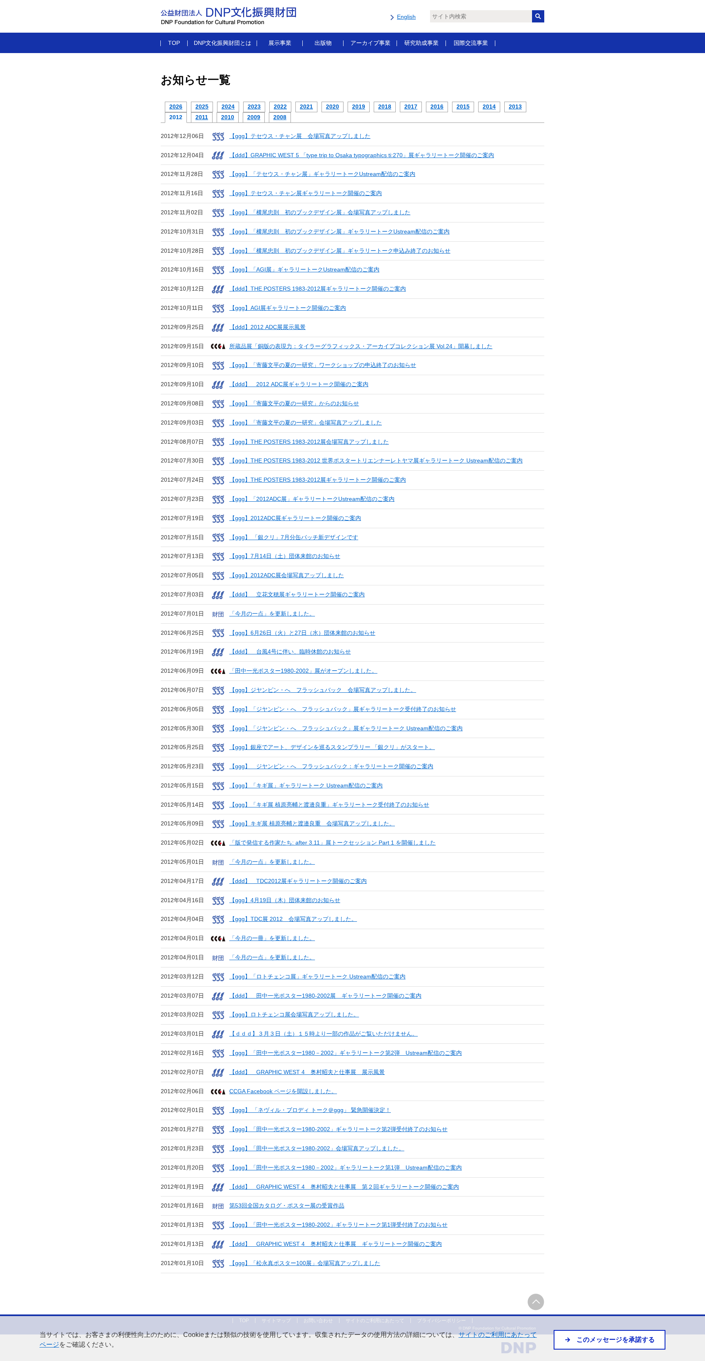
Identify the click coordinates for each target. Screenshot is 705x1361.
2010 (227, 117)
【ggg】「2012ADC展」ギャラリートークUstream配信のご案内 (312, 499)
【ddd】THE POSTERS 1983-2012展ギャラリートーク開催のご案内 (317, 288)
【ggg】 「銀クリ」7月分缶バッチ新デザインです (293, 537)
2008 (279, 117)
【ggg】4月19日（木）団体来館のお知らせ (284, 900)
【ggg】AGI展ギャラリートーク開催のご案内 (287, 308)
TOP (174, 43)
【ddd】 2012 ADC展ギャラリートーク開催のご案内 (298, 384)
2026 (175, 106)
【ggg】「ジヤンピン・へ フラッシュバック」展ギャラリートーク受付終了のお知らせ (342, 709)
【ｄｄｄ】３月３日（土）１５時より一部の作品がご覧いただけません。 (323, 1033)
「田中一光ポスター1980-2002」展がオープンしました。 (303, 670)
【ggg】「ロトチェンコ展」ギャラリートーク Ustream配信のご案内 (317, 976)
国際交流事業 (471, 43)
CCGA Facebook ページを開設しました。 (283, 1091)
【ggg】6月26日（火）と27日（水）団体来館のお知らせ (302, 632)
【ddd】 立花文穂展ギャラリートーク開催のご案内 (297, 594)
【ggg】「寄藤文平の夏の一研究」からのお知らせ (294, 403)
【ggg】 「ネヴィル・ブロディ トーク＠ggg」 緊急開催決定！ (310, 1110)
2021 (306, 106)
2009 (253, 117)
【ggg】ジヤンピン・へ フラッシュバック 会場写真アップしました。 (322, 690)
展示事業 (279, 43)
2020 (332, 106)
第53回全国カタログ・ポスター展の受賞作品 (286, 1205)
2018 (384, 106)
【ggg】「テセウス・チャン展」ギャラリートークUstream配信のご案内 (322, 174)
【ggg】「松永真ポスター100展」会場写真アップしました (304, 1263)
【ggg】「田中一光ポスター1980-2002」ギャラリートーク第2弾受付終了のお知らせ (338, 1129)
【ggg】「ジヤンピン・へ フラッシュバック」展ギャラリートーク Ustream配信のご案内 (346, 728)
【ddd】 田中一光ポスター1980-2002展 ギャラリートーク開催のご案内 (325, 995)
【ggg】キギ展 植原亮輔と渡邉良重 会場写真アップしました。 (312, 823)
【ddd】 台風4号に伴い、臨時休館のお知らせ (290, 651)
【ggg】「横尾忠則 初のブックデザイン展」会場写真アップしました (319, 212)
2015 (463, 106)
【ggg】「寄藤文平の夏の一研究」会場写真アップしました (305, 422)
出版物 (323, 43)
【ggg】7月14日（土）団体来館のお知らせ (284, 556)
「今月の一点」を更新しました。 (272, 613)
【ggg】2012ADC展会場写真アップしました (286, 575)
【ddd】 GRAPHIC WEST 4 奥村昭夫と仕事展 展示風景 (307, 1072)
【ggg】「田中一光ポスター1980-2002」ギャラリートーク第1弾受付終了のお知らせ (338, 1224)
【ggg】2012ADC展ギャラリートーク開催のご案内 (295, 518)
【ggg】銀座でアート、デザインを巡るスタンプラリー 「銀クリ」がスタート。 (332, 747)
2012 (175, 117)
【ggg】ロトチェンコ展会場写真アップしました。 (294, 1014)
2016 (436, 106)
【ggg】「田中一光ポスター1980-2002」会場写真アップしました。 (316, 1148)
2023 (254, 106)
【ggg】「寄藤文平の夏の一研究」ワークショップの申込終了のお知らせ (322, 365)
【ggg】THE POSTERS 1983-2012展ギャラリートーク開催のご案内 (317, 479)
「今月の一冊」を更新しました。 (272, 938)
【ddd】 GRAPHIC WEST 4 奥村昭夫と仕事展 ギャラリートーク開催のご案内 (335, 1244)
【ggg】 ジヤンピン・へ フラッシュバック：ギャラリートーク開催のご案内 (331, 766)
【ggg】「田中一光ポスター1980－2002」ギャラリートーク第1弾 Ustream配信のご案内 (345, 1167)
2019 (358, 106)
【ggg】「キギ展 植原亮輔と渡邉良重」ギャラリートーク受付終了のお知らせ (329, 804)
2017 (410, 106)
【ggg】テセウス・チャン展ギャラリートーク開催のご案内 (305, 193)
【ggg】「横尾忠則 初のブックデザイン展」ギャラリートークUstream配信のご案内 (339, 231)
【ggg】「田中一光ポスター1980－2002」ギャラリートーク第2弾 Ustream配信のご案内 (345, 1053)
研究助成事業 (421, 43)
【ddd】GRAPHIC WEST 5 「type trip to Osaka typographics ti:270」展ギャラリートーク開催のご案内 (361, 155)
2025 (201, 106)
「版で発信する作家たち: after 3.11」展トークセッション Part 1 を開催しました (332, 842)
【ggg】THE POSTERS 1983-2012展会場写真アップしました (309, 441)
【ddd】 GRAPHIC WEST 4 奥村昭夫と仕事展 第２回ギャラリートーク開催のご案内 (344, 1186)
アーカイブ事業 (370, 43)
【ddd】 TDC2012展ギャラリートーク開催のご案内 (298, 881)
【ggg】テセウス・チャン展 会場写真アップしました (299, 136)
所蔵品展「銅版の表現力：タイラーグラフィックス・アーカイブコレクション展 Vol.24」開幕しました (360, 346)
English (406, 16)
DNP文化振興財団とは (222, 43)
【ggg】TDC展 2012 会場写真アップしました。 (293, 919)
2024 (228, 106)
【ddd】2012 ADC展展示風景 (267, 327)
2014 (489, 106)
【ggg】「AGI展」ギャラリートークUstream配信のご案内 (304, 269)
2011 (201, 117)
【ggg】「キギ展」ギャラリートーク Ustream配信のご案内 (306, 785)
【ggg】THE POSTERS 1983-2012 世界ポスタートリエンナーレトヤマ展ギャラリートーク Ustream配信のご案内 (376, 460)
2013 (515, 106)
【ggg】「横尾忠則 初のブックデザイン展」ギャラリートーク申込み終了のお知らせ (339, 250)
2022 (280, 106)
